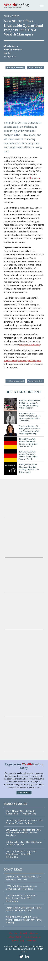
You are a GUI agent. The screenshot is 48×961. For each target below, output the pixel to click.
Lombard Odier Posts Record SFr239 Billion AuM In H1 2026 (23, 878)
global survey (33, 178)
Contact (23, 933)
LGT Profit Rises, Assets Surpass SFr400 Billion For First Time (21, 887)
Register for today (24, 766)
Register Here (24, 792)
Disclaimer (31, 940)
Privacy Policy (18, 940)
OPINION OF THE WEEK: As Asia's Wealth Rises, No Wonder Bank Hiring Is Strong (23, 920)
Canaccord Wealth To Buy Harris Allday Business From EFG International (21, 854)
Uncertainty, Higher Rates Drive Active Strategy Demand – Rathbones (24, 822)
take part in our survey (29, 344)
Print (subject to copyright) (15, 68)
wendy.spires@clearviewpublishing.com (22, 360)
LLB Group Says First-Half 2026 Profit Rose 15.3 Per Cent (24, 843)
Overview (13, 933)
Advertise (34, 933)
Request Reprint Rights (35, 68)
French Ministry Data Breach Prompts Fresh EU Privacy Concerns (24, 909)
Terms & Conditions (32, 937)
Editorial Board (14, 937)
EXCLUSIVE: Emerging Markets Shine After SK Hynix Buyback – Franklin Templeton (23, 832)
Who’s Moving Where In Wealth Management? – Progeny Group (21, 812)
